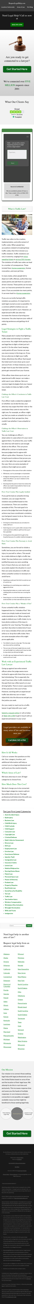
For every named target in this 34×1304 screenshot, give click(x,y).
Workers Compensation (13, 902)
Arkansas (6, 965)
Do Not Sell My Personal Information (17, 1163)
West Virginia (22, 1041)
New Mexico (22, 977)
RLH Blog (30, 7)
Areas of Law (21, 7)
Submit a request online (10, 713)
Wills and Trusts (10, 911)
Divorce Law (9, 843)
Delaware (6, 981)
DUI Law (8, 846)
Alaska (5, 958)
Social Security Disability (13, 891)
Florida (5, 990)
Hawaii (5, 998)
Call (17, 740)
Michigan (6, 1039)
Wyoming (21, 1049)
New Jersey (22, 973)
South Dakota (22, 1015)
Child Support (9, 829)
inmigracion (9, 913)
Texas (20, 1022)
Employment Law (11, 849)
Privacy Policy (20, 1157)
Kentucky (6, 1020)
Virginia (20, 1034)
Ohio (19, 992)
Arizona (6, 962)
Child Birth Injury (11, 823)
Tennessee (21, 1018)
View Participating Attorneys (20, 1198)
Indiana (6, 1009)
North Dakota (22, 988)
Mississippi (7, 1047)
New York (21, 981)
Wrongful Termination (12, 908)
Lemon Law (9, 865)
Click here (28, 1278)
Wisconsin (21, 1045)
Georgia (6, 994)
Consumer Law (10, 832)
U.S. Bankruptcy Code (11, 1297)
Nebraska (21, 962)
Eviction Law (9, 851)
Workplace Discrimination (14, 905)
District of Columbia (6, 985)
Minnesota (7, 1043)
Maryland (6, 1032)
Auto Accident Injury (12, 815)
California (6, 969)
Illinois (5, 1005)
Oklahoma (21, 996)
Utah (19, 1026)
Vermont (21, 1030)
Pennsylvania (22, 1003)
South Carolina (23, 1011)
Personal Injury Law (11, 877)
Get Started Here (17, 69)
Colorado (6, 973)
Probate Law (9, 882)
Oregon (20, 999)
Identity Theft (10, 857)
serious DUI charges (23, 259)
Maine (5, 1028)
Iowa (5, 1013)
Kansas (5, 1017)
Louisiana (6, 1024)
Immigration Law (10, 860)
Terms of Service (13, 1174)
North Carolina (23, 984)
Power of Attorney (11, 880)
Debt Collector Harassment (14, 840)
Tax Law (7, 894)
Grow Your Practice (21, 1170)
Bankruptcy (9, 818)
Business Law (9, 820)
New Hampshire (23, 969)
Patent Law (9, 874)
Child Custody (10, 826)
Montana (21, 958)
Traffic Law (8, 896)
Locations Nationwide (7, 7)
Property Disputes (11, 885)
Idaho (5, 1002)
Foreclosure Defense (12, 854)
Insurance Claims (11, 863)
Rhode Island (22, 1007)
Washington (22, 1037)
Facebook (19, 1159)
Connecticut (7, 977)
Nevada (20, 965)
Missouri (21, 954)
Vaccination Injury (11, 899)
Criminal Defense (11, 837)
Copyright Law (10, 834)
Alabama (6, 954)
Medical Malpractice (12, 868)
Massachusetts (8, 1036)
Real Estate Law (10, 888)
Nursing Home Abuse (12, 871)
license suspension (18, 268)
